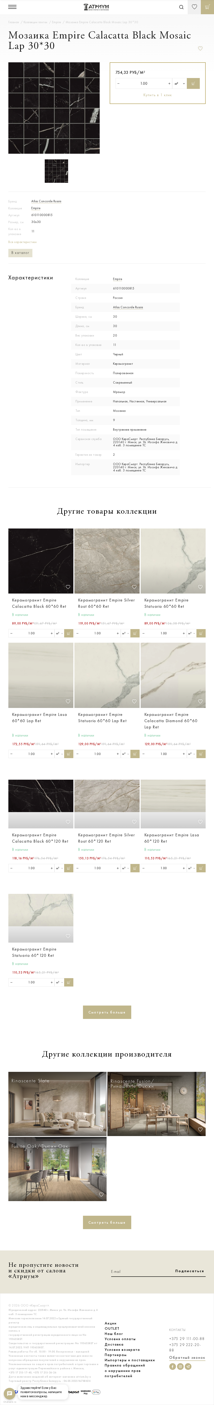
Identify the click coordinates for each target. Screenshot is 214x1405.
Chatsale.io (9, 1402)
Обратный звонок (187, 1357)
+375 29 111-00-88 (187, 1339)
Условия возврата (122, 1349)
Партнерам (116, 1355)
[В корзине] (207, 7)
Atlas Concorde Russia (46, 201)
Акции (111, 1323)
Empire (35, 208)
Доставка (114, 1344)
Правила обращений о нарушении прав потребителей (125, 1370)
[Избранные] (194, 7)
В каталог (20, 253)
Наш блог (114, 1333)
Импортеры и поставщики (130, 1360)
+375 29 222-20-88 (185, 1347)
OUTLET (112, 1328)
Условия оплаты (120, 1339)
